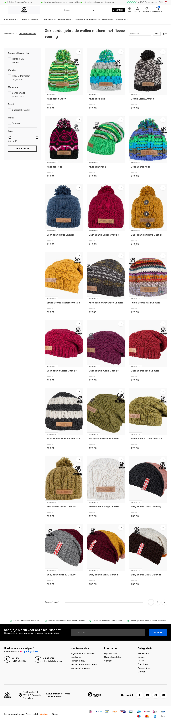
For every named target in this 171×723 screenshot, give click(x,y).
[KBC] (139, 712)
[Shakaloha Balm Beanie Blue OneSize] (64, 207)
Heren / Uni (18, 58)
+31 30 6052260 (19, 661)
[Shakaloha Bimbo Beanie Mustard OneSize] (64, 275)
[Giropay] (123, 712)
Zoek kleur (47, 19)
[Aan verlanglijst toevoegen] (78, 51)
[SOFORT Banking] (115, 712)
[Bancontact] (107, 712)
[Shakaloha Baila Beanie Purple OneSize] (106, 343)
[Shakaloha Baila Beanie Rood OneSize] (148, 343)
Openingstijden (30, 651)
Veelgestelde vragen (81, 668)
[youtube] (163, 695)
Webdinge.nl (45, 714)
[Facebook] (139, 695)
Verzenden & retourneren (84, 664)
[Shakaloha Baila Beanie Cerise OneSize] (64, 343)
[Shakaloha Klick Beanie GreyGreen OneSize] (106, 275)
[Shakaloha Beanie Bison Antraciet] (148, 71)
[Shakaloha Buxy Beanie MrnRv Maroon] (106, 547)
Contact (108, 660)
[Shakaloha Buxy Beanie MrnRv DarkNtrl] (148, 547)
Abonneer (158, 632)
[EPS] (155, 712)
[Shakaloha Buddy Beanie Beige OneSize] (106, 479)
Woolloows (107, 19)
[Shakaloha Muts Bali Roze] (64, 139)
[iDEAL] (91, 712)
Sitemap (55, 714)
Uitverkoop (120, 19)
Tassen (79, 19)
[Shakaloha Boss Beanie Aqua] (148, 139)
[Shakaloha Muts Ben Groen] (106, 139)
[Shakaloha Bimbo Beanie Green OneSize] (148, 411)
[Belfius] (147, 712)
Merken (141, 671)
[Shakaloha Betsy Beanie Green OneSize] (106, 411)
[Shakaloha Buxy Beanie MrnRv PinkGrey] (148, 479)
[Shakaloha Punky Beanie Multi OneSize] (148, 275)
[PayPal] (99, 712)
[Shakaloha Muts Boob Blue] (106, 71)
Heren (34, 19)
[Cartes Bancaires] (131, 712)
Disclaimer (76, 657)
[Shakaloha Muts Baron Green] (64, 71)
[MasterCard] (147, 716)
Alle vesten (10, 19)
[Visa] (163, 712)
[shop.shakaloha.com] (24, 10)
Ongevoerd (17, 79)
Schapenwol (18, 93)
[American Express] (155, 716)
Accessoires (64, 19)
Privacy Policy (78, 660)
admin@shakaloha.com (52, 661)
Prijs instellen (22, 148)
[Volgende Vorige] (164, 602)
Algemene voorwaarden (83, 653)
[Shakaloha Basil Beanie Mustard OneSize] (148, 207)
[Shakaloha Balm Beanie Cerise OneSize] (106, 207)
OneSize (16, 123)
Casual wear (91, 19)
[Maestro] (139, 716)
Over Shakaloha (112, 657)
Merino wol (18, 96)
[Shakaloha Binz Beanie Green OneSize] (64, 479)
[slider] (10, 137)
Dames (23, 19)
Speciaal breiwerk (21, 110)
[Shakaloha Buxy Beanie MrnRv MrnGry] (64, 547)
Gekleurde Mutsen (27, 34)
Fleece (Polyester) (21, 76)
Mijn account (110, 653)
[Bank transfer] (163, 716)
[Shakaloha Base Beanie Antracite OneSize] (64, 411)
